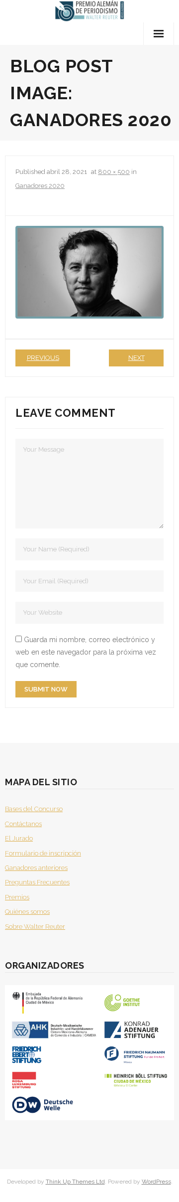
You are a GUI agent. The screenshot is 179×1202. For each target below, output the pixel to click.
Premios (17, 897)
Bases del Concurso (34, 809)
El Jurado (19, 838)
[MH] (89, 272)
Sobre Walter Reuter (35, 926)
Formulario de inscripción (43, 853)
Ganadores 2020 (40, 185)
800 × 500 (114, 171)
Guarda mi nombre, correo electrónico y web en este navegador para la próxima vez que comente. (85, 652)
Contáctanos (23, 824)
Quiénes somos (27, 911)
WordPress (156, 1181)
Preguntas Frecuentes (37, 882)
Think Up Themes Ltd (75, 1181)
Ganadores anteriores (36, 867)
